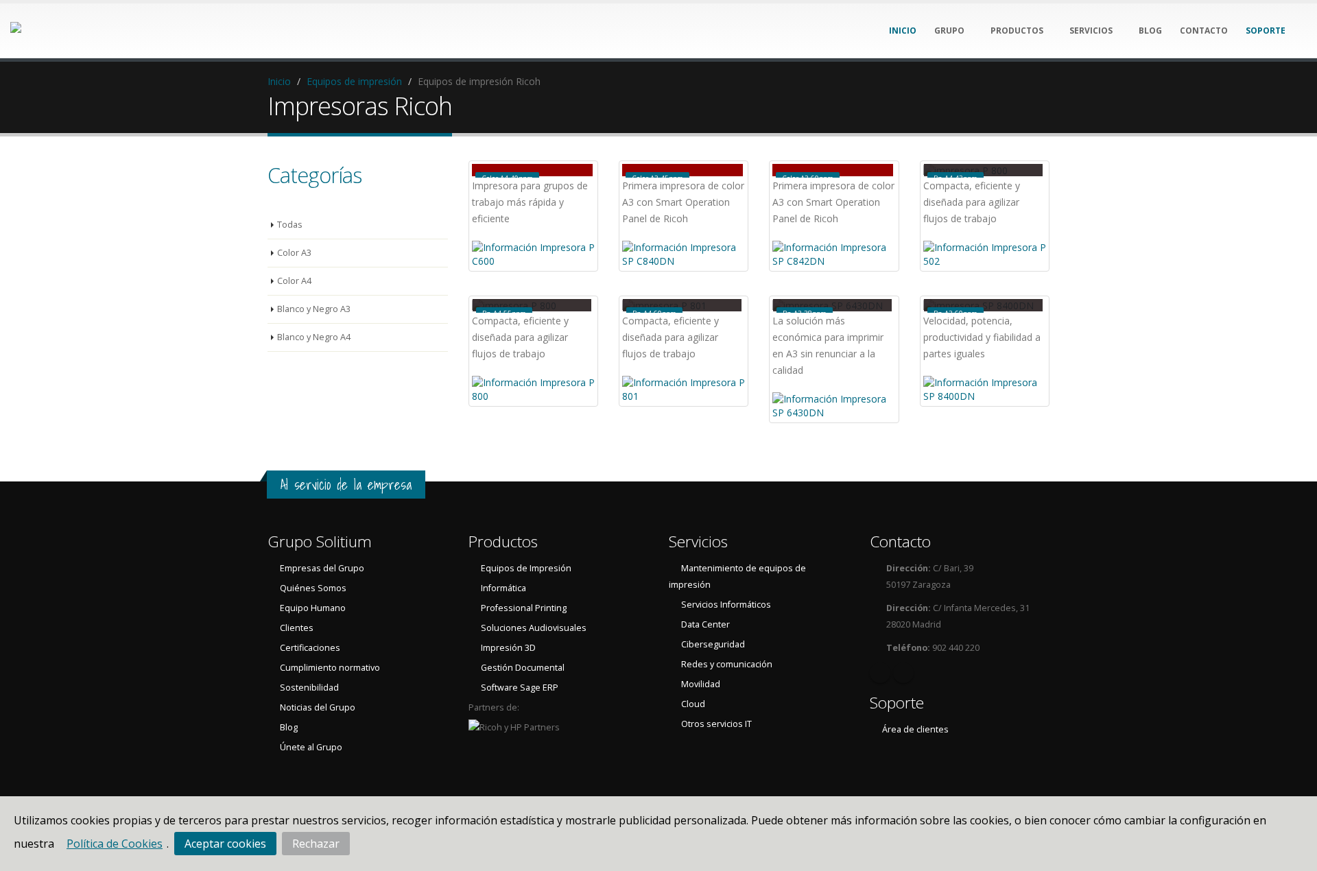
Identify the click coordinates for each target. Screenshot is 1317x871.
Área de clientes (915, 729)
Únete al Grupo (311, 747)
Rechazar (316, 843)
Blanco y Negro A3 (314, 309)
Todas (289, 224)
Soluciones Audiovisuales (533, 628)
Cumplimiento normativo (330, 667)
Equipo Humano (313, 608)
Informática (503, 588)
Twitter (903, 673)
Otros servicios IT (716, 724)
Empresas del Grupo (322, 568)
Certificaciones (310, 648)
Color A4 (294, 281)
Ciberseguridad (713, 644)
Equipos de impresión (354, 81)
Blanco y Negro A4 (314, 337)
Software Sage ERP (519, 687)
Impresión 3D (508, 648)
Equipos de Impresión (526, 568)
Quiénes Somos (313, 588)
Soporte (897, 702)
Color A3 (294, 253)
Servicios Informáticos (726, 604)
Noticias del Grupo (317, 707)
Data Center (705, 624)
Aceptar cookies (225, 843)
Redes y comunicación (726, 664)
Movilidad (700, 684)
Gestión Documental (523, 667)
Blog (289, 727)
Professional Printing (524, 608)
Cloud (693, 704)
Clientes (296, 628)
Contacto (900, 541)
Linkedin (880, 673)
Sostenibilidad (309, 687)
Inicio (279, 81)
